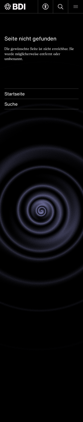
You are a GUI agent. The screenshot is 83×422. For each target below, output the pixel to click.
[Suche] (60, 6)
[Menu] (75, 6)
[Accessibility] (45, 6)
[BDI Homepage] (14, 6)
